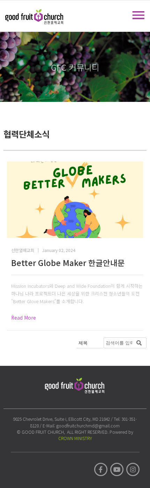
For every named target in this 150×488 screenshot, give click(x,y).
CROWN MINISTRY (75, 438)
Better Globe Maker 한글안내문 (68, 262)
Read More (23, 317)
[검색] (139, 343)
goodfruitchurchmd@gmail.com (88, 425)
